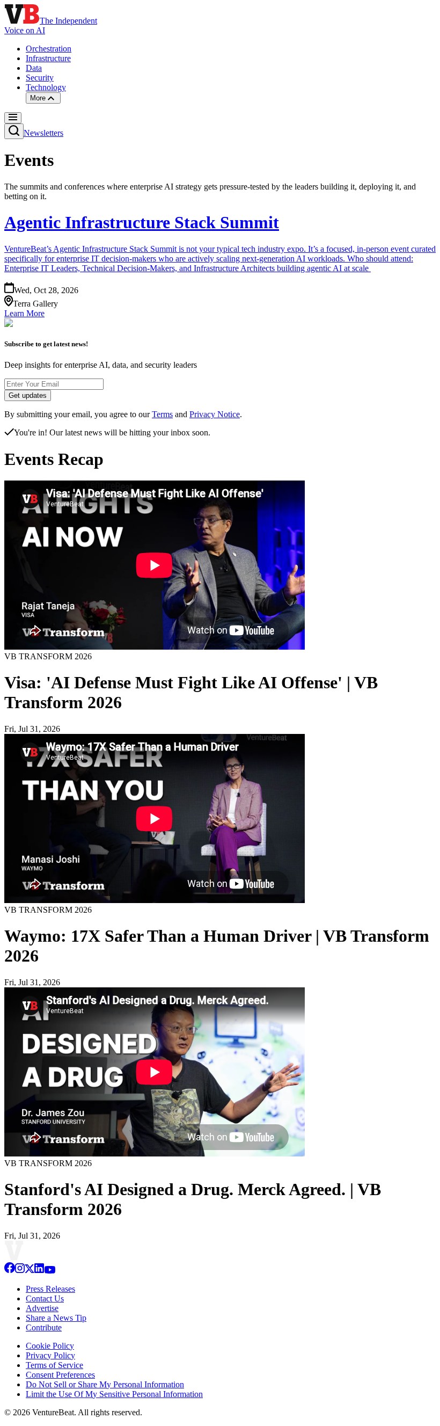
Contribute (44, 1327)
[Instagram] (20, 1270)
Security (40, 77)
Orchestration (48, 48)
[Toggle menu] (12, 117)
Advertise (42, 1308)
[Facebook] (9, 1270)
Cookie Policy (50, 1345)
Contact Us (45, 1298)
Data (34, 67)
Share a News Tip (56, 1317)
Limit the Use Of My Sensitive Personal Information (114, 1394)
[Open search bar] (14, 131)
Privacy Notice (214, 414)
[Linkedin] (39, 1270)
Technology (46, 87)
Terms (162, 414)
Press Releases (50, 1288)
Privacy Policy (50, 1355)
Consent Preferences (60, 1374)
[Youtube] (49, 1270)
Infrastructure (48, 58)
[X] (29, 1270)
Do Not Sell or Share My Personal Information (105, 1384)
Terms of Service (54, 1365)
